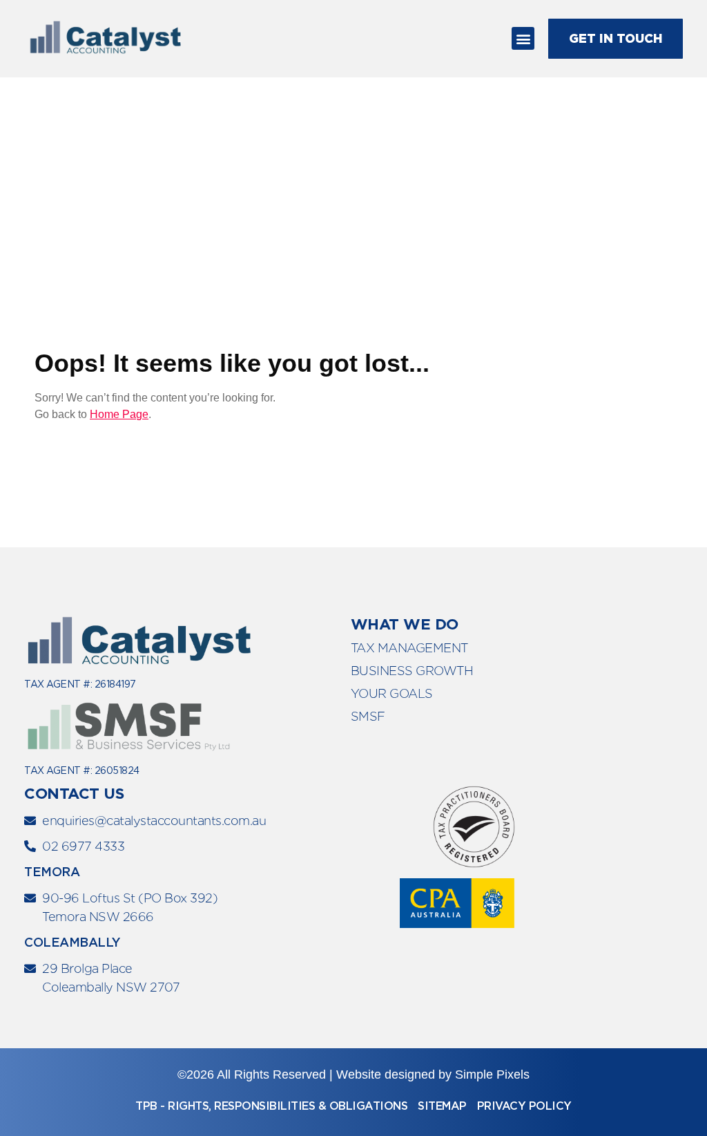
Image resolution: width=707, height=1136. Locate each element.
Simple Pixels (492, 1074)
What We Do (404, 624)
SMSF (368, 716)
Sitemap (442, 1106)
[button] (523, 38)
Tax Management (409, 648)
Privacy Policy (524, 1106)
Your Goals (392, 693)
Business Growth (412, 670)
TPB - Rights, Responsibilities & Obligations (271, 1106)
